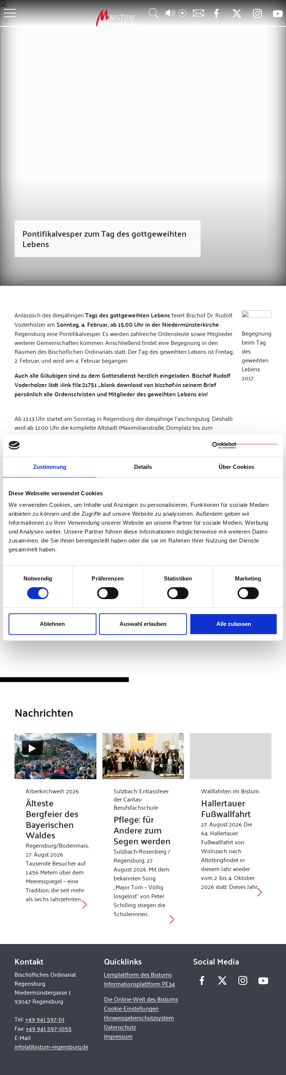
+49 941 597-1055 (49, 1028)
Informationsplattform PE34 (139, 983)
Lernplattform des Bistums (138, 974)
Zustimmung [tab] (49, 467)
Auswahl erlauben (143, 624)
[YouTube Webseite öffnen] (277, 12)
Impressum (118, 1036)
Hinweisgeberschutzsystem (139, 1017)
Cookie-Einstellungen (131, 1008)
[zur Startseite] (79, 18)
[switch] (107, 593)
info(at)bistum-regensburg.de (51, 1046)
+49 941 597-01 (44, 1019)
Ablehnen (52, 624)
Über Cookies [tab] (236, 467)
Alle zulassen (233, 624)
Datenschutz (120, 1026)
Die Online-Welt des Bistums (141, 999)
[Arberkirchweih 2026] (55, 756)
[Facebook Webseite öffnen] (216, 13)
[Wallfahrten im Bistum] (230, 756)
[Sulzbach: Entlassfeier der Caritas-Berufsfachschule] (143, 756)
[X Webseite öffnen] (236, 13)
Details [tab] (143, 467)
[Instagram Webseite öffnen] (257, 13)
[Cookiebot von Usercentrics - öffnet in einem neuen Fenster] (244, 445)
